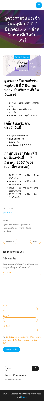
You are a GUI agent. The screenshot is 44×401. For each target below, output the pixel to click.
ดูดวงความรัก (9, 228)
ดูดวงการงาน (14, 224)
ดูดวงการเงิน (25, 224)
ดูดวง (6, 224)
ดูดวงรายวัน (7, 212)
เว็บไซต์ (6, 326)
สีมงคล (28, 228)
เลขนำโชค (8, 231)
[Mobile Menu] (39, 5)
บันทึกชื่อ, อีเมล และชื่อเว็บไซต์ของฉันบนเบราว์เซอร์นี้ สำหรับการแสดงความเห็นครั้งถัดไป (22, 340)
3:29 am (26, 57)
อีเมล (6, 316)
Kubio (24, 397)
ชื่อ (5, 305)
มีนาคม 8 (18, 57)
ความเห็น (8, 272)
